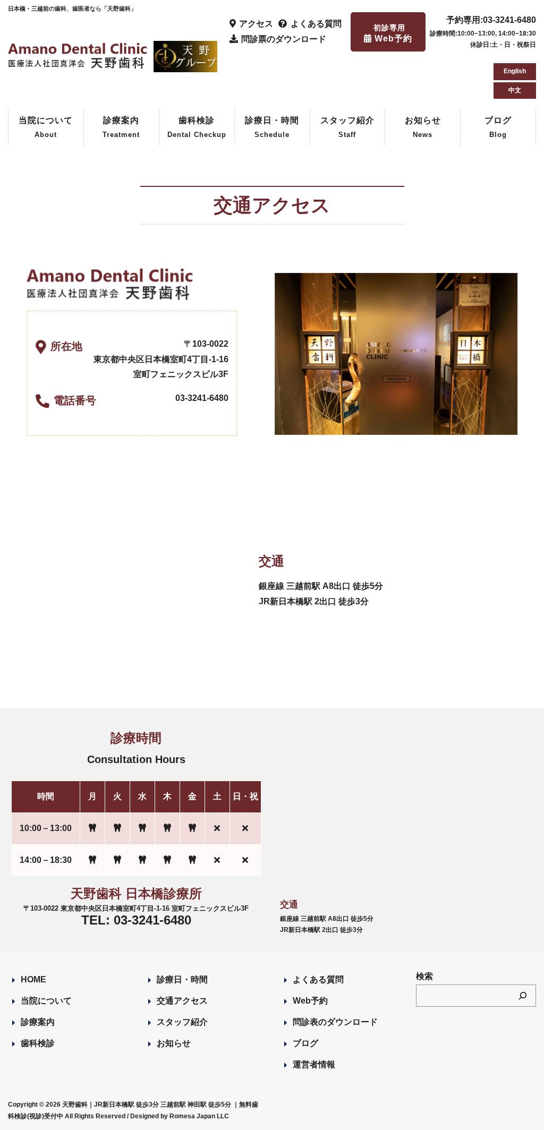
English (515, 71)
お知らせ (423, 127)
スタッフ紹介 (347, 127)
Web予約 (310, 1000)
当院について (46, 127)
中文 (514, 90)
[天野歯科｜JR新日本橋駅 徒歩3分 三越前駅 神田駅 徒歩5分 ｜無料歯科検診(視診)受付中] (78, 62)
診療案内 (121, 127)
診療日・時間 (272, 127)
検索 (424, 976)
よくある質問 (318, 979)
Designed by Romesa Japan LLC (179, 1116)
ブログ (498, 127)
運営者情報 (314, 1064)
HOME (33, 979)
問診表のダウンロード (335, 1021)
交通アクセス (182, 1000)
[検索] (522, 995)
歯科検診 (196, 127)
